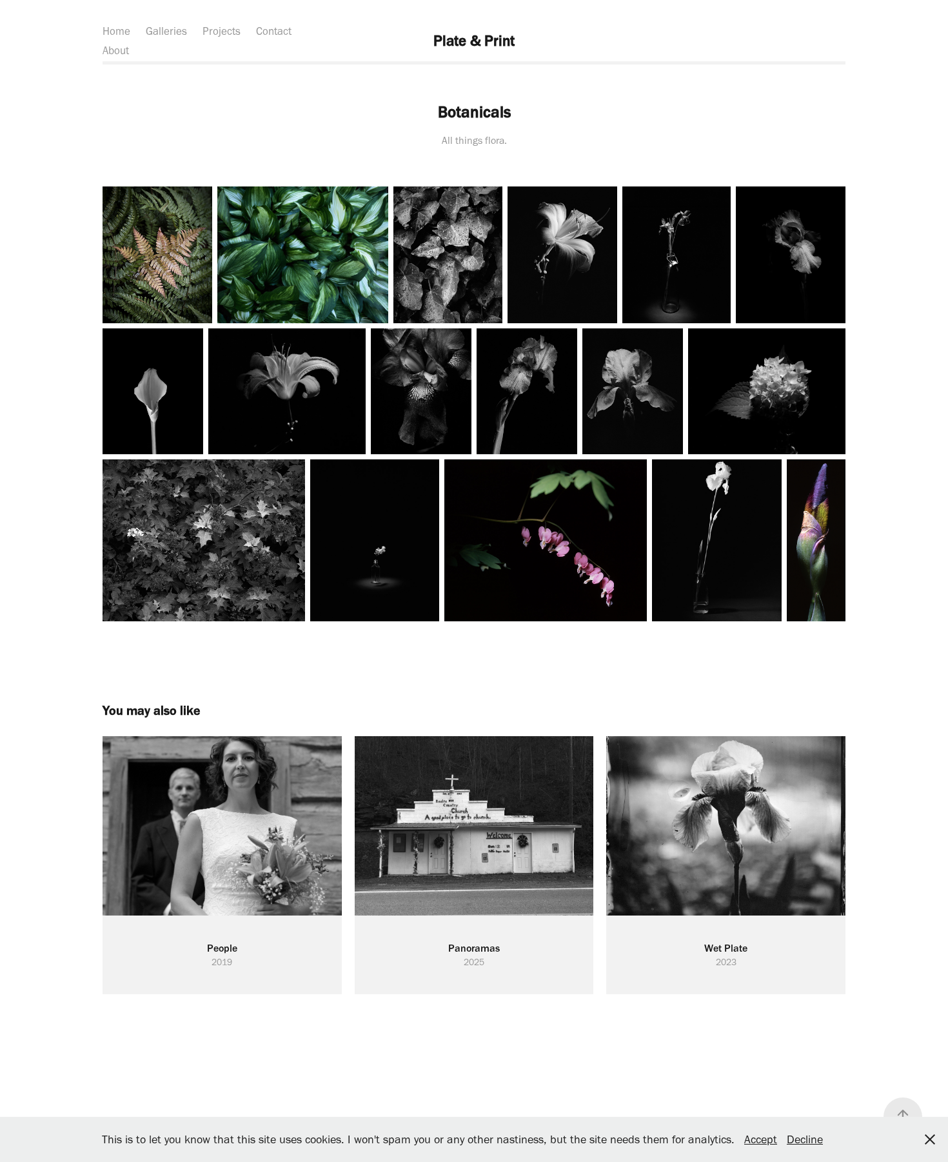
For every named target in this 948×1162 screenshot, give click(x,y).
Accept (760, 1139)
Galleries (166, 31)
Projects (221, 31)
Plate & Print (474, 41)
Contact (273, 31)
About (116, 50)
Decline (805, 1139)
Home (116, 31)
